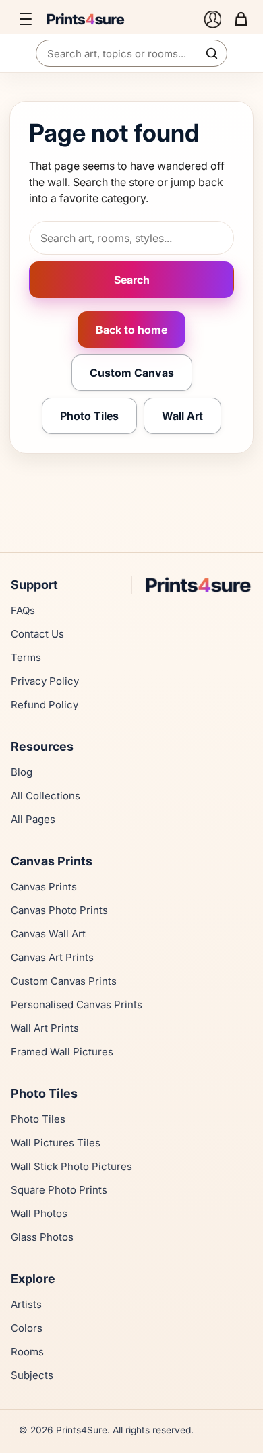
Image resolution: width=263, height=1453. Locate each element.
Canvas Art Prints (52, 957)
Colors (26, 1328)
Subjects (32, 1375)
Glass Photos (42, 1237)
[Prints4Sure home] (121, 19)
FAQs (23, 610)
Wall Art (182, 416)
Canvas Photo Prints (59, 910)
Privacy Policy (45, 681)
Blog (21, 772)
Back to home (131, 329)
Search (132, 279)
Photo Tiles (89, 416)
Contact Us (37, 633)
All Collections (45, 795)
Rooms (27, 1351)
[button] (25, 19)
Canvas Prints (44, 886)
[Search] (211, 53)
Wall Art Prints (45, 1028)
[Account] (212, 19)
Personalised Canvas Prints (76, 1004)
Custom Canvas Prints (64, 981)
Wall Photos (39, 1213)
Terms (26, 657)
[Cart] (240, 19)
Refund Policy (44, 704)
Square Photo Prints (59, 1189)
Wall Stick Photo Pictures (71, 1166)
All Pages (33, 819)
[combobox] (131, 53)
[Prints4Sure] (198, 585)
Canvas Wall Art (48, 933)
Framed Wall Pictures (62, 1051)
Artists (26, 1304)
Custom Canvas (132, 372)
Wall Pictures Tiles (55, 1142)
